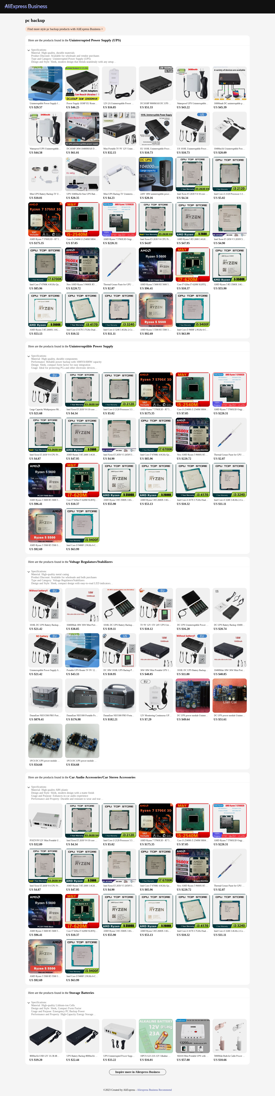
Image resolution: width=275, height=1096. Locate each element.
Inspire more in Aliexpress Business (137, 1072)
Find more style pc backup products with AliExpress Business (64, 29)
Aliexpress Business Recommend (154, 1090)
